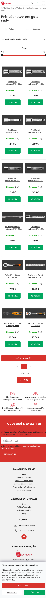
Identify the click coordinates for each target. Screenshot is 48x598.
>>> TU (11, 580)
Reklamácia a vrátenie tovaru (24, 487)
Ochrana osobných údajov (24, 484)
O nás (24, 504)
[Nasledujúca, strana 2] (24, 366)
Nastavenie (23, 585)
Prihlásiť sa (10, 454)
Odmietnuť (12, 592)
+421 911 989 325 (27, 530)
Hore (25, 380)
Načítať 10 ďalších (24, 358)
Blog (24, 513)
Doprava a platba (24, 477)
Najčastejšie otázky (24, 510)
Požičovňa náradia (24, 507)
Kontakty (24, 474)
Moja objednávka (24, 490)
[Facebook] (24, 536)
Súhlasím (34, 592)
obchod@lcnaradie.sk (27, 525)
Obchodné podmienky (24, 481)
